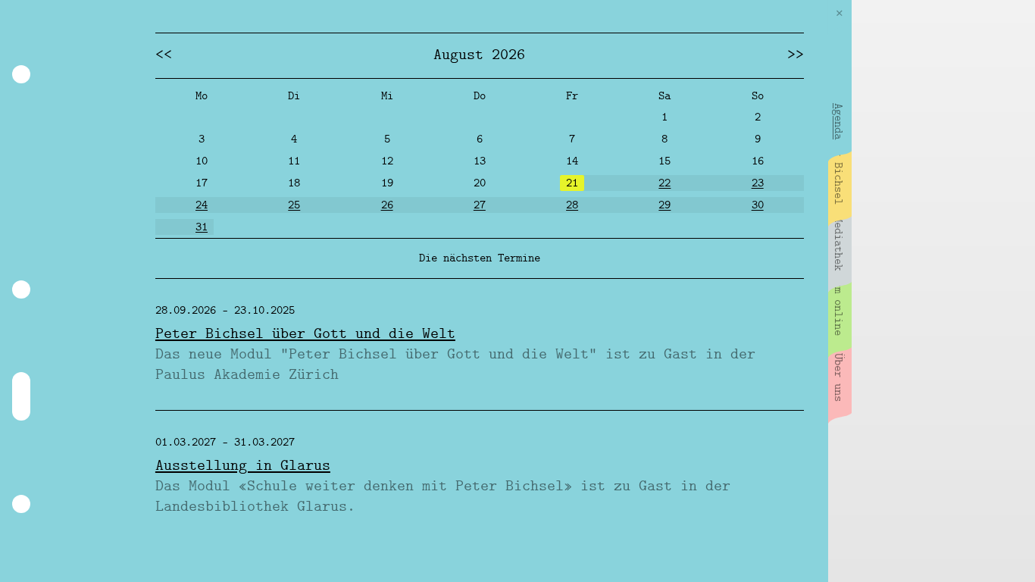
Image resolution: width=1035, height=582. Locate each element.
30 (758, 205)
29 (664, 205)
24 (201, 205)
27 (480, 205)
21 (572, 183)
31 (201, 227)
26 (387, 205)
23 (758, 183)
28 (572, 205)
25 (294, 205)
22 (664, 183)
